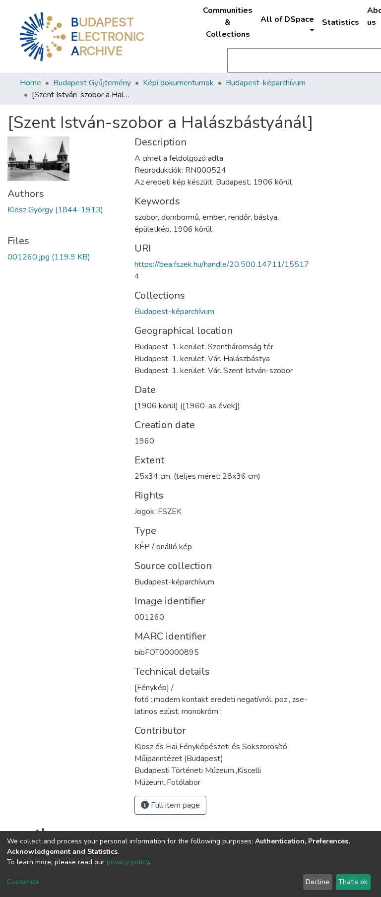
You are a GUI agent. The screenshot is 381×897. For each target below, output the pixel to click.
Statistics (340, 22)
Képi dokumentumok (178, 82)
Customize (23, 882)
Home (30, 82)
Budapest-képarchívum (266, 82)
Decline (317, 882)
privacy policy (128, 862)
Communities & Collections (228, 22)
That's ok (353, 882)
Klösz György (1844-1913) (55, 209)
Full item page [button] (174, 805)
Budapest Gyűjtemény (92, 82)
